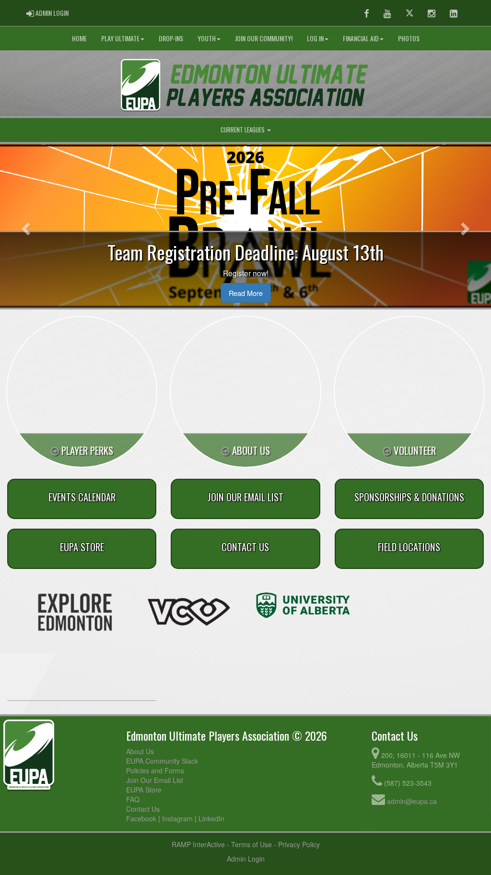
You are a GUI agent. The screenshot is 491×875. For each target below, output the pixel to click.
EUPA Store (144, 789)
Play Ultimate (120, 38)
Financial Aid (361, 38)
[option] (75, 612)
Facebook (141, 818)
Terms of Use (251, 844)
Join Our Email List (154, 780)
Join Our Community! (263, 38)
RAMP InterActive (198, 844)
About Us (140, 751)
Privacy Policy (299, 844)
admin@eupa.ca (412, 801)
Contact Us (143, 809)
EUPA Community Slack (162, 761)
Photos (409, 38)
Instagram (177, 818)
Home (79, 38)
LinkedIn (211, 818)
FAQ (133, 799)
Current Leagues (243, 129)
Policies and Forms (155, 770)
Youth (207, 38)
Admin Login (246, 858)
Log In (315, 38)
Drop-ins (171, 38)
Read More (246, 293)
